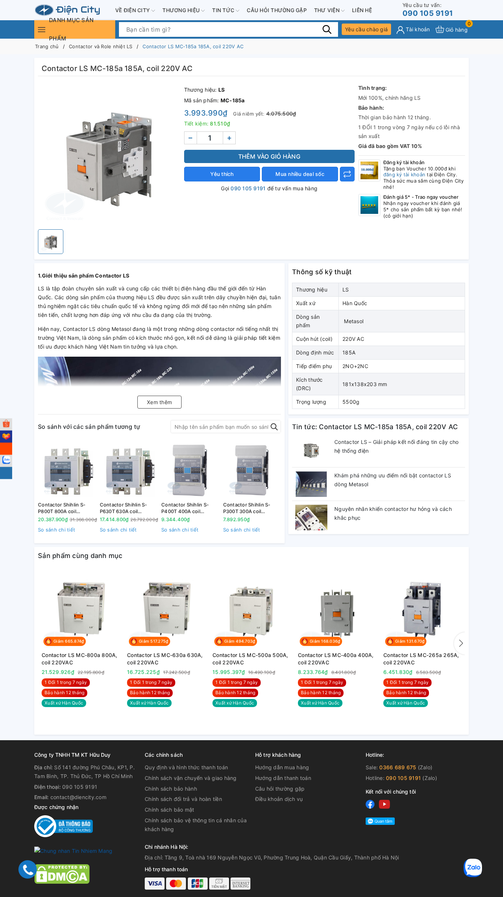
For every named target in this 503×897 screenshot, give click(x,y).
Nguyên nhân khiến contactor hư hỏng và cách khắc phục (393, 513)
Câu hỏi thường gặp (277, 10)
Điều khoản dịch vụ (279, 799)
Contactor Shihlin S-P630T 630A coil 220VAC (123, 508)
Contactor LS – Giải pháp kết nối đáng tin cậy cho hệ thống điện (396, 446)
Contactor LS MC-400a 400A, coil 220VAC (336, 658)
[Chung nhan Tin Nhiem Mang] (73, 850)
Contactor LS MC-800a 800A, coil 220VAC (79, 658)
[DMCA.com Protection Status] (61, 873)
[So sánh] (347, 174)
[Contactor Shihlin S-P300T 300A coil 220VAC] (252, 470)
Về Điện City (133, 10)
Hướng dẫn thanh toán (283, 778)
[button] (459, 643)
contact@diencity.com (78, 797)
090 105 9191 (427, 10)
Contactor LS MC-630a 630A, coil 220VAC (165, 658)
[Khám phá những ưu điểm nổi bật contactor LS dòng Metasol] (311, 484)
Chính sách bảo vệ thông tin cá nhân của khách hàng (196, 824)
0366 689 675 (397, 767)
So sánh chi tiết (56, 530)
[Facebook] (370, 804)
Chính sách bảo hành (171, 788)
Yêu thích (221, 174)
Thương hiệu (181, 10)
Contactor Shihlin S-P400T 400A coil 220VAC (185, 508)
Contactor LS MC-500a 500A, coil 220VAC (250, 658)
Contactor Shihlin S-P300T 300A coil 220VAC (247, 508)
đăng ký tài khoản (404, 174)
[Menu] (41, 29)
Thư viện (327, 10)
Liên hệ (362, 10)
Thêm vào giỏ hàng (269, 156)
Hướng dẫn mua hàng (282, 767)
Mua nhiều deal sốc (299, 174)
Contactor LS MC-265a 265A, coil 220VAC (421, 658)
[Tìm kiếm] (327, 29)
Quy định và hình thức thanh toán (186, 767)
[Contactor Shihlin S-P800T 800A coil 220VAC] (67, 470)
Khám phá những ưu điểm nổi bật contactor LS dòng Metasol (392, 479)
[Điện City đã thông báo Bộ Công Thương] (63, 826)
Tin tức (224, 10)
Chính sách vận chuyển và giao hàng (191, 778)
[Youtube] (384, 804)
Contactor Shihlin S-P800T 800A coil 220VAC (61, 508)
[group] (109, 154)
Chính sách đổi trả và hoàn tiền (183, 799)
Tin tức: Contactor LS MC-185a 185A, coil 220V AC (375, 427)
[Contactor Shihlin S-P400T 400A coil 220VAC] (190, 470)
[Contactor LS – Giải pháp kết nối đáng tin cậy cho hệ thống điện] (311, 450)
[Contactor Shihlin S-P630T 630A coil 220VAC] (129, 470)
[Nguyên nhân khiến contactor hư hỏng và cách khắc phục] (311, 517)
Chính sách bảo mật (169, 809)
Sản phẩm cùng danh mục (80, 555)
